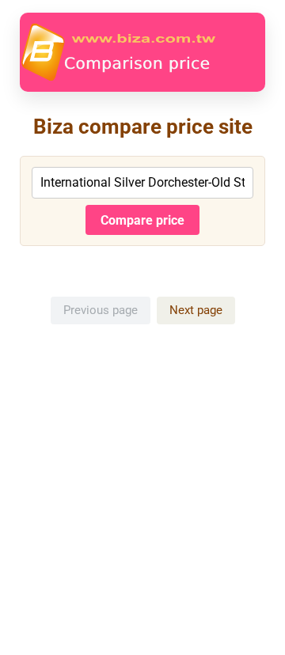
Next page (195, 310)
